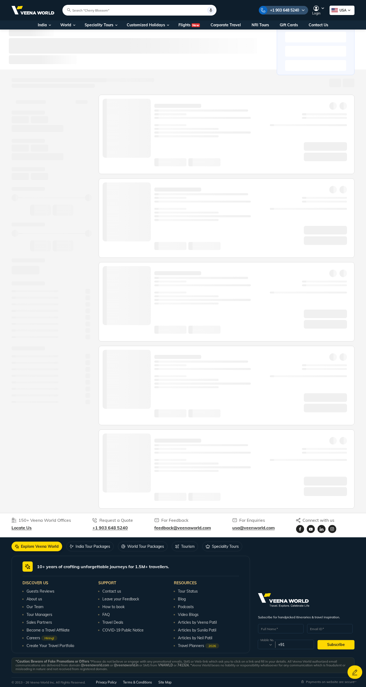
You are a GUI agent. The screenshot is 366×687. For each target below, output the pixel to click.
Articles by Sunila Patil (197, 630)
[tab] (37, 546)
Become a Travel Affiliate (48, 630)
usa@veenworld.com (253, 527)
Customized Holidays (146, 25)
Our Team (35, 606)
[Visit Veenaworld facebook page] (300, 529)
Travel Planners (197, 645)
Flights (188, 25)
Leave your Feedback (120, 599)
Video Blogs (188, 614)
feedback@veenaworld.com (182, 527)
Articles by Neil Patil (195, 637)
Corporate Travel (226, 25)
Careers (40, 637)
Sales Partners (39, 622)
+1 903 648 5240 (284, 10)
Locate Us (22, 527)
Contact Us (318, 25)
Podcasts (186, 606)
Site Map (164, 682)
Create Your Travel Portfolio (50, 645)
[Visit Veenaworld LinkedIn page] (322, 529)
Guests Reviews (40, 591)
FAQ (106, 614)
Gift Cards (289, 25)
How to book (113, 606)
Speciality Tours (99, 25)
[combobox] (266, 644)
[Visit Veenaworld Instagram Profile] (332, 529)
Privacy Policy (106, 682)
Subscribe (336, 644)
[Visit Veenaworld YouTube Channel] (311, 529)
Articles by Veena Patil (197, 622)
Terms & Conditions (137, 682)
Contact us (111, 591)
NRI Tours (260, 25)
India (42, 25)
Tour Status (188, 591)
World (65, 25)
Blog (182, 599)
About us (34, 599)
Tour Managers (39, 614)
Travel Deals (112, 622)
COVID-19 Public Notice (123, 630)
